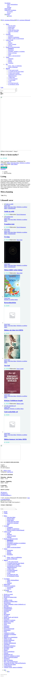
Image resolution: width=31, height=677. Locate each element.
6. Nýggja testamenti (12, 78)
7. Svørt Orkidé (11, 80)
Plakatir (6, 650)
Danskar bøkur (11, 27)
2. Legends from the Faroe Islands (16, 71)
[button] (2, 87)
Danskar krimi (7, 641)
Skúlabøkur (7, 658)
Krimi (5, 631)
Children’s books (8, 600)
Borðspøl (10, 43)
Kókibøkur (6, 627)
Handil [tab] (5, 511)
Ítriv (7, 64)
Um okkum (7, 3)
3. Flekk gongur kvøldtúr (14, 73)
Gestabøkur (10, 35)
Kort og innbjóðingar (9, 651)
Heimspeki (6, 618)
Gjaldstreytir (4, 493)
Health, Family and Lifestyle (11, 617)
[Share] (4, 674)
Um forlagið (10, 11)
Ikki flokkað (7, 614)
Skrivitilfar (6, 648)
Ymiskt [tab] (5, 513)
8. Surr (9, 81)
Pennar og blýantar (12, 53)
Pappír (9, 54)
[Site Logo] (15, 20)
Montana (10, 61)
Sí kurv (3, 505)
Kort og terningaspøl (9, 628)
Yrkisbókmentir (11, 208)
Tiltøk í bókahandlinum (12, 4)
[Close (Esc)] (6, 674)
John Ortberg (14, 164)
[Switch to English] (9, 16)
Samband (9, 583)
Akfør (9, 41)
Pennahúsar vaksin (8, 647)
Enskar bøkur (11, 28)
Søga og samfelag (8, 660)
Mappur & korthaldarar (9, 646)
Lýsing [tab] (5, 171)
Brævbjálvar (11, 50)
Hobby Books (7, 623)
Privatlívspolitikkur (6, 495)
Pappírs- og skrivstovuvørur (13, 47)
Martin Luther (20, 403)
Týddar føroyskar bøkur (13, 30)
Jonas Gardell (20, 368)
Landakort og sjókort (9, 633)
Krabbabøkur (7, 630)
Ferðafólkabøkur (8, 608)
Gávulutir (8, 34)
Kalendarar (6, 625)
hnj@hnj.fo (10, 472)
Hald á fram (9, 505)
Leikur (5, 598)
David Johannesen (21, 214)
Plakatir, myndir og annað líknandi (16, 38)
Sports (5, 624)
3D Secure (4, 492)
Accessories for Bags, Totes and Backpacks (15, 663)
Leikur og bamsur (12, 44)
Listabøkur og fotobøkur (10, 634)
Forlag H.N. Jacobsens (10, 10)
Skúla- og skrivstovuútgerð (14, 55)
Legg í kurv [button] (7, 205)
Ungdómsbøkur (8, 666)
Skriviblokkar (7, 603)
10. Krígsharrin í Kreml (13, 84)
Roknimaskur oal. (8, 654)
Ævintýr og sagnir (8, 594)
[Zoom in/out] (1, 674)
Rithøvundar (7, 584)
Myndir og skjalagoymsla (10, 597)
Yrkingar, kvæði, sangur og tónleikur (13, 667)
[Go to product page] (17, 204)
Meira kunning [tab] (7, 173)
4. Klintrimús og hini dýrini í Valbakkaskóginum (14, 566)
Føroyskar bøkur (12, 25)
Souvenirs (6, 611)
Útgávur (9, 588)
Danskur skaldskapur (9, 640)
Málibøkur (6, 408)
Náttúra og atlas (8, 638)
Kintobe (10, 60)
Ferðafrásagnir (7, 610)
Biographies (7, 595)
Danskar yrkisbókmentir (10, 643)
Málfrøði (6, 636)
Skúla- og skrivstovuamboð (11, 657)
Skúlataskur (10, 58)
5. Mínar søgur (11, 77)
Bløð (8, 524)
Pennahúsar (10, 63)
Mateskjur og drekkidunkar (10, 637)
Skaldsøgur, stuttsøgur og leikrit (12, 656)
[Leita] (16, 89)
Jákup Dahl (19, 240)
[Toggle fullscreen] (2, 674)
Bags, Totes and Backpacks (11, 661)
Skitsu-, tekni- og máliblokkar (15, 65)
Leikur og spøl (9, 40)
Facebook (3, 169)
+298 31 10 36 (6, 470)
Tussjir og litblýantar (13, 67)
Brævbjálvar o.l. (8, 607)
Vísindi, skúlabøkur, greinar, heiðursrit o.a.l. (15, 604)
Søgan (8, 6)
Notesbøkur (7, 644)
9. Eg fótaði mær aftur (13, 83)
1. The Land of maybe (13, 70)
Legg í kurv (3, 167)
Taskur (7, 57)
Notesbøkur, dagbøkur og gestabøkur (16, 51)
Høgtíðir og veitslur (9, 621)
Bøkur (7, 24)
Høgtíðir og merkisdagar (13, 37)
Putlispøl (9, 537)
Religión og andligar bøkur (11, 299)
